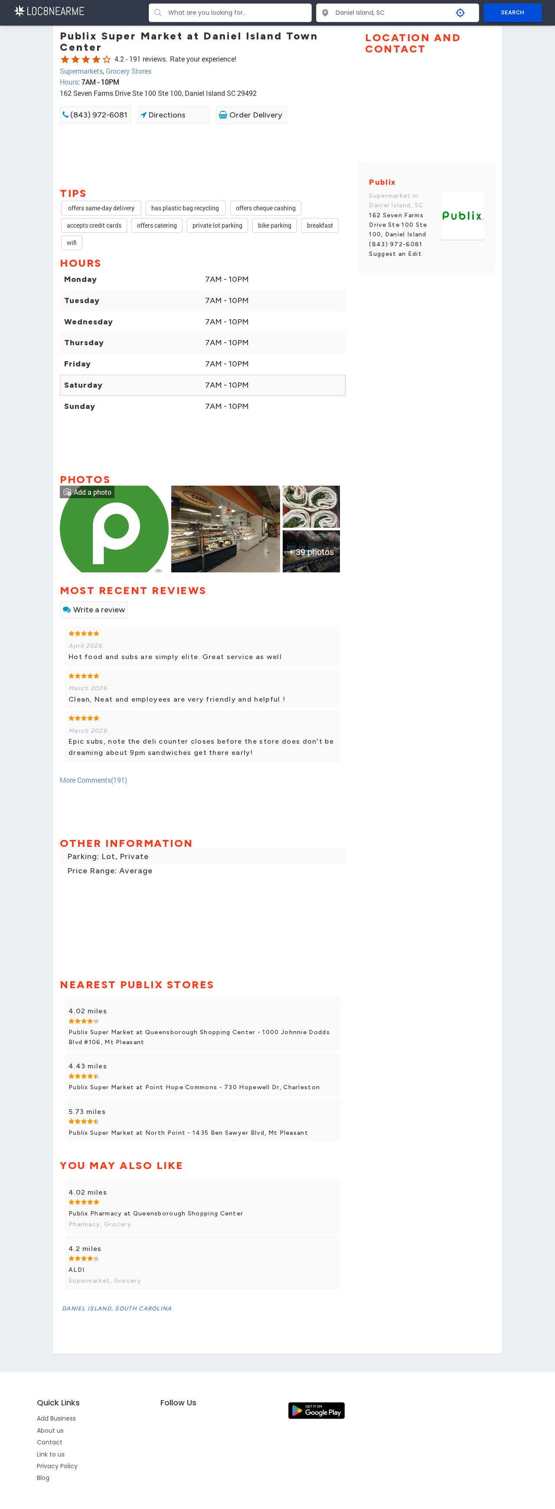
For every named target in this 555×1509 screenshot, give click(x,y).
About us (50, 1430)
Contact (49, 1442)
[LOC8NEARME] (49, 10)
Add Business (56, 1418)
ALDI (77, 1270)
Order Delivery (255, 115)
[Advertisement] (203, 154)
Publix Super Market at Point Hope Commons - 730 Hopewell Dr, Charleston (194, 1087)
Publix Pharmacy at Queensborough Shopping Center (156, 1213)
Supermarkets (81, 70)
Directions (166, 115)
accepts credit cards (94, 225)
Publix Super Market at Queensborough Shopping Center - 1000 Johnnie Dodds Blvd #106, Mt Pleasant (199, 1037)
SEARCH (512, 12)
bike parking (274, 225)
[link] (114, 527)
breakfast (320, 225)
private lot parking (217, 225)
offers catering (157, 225)
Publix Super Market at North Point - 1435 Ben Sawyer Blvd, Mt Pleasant (188, 1133)
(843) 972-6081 (98, 115)
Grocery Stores (128, 70)
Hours (69, 81)
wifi (72, 242)
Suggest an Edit (395, 254)
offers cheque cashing (266, 208)
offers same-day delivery (101, 208)
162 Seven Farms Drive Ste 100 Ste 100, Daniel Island (398, 225)
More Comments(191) (93, 779)
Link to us (51, 1454)
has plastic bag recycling (185, 208)
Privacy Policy (57, 1466)
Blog (43, 1477)
